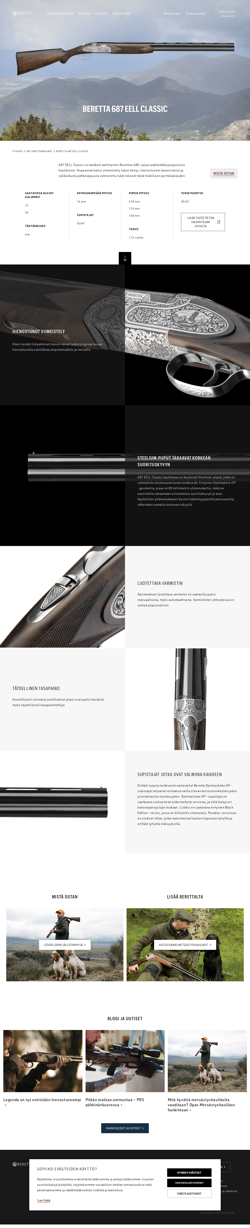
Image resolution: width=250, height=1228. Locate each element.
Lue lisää (43, 1200)
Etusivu (17, 151)
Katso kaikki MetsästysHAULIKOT (183, 945)
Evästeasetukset (189, 1193)
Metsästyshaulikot (39, 151)
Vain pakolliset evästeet (189, 1182)
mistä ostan (223, 173)
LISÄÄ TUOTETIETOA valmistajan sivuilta (200, 222)
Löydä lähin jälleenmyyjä (63, 945)
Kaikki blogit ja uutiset (123, 1128)
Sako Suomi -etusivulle (227, 14)
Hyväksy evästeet (189, 1172)
